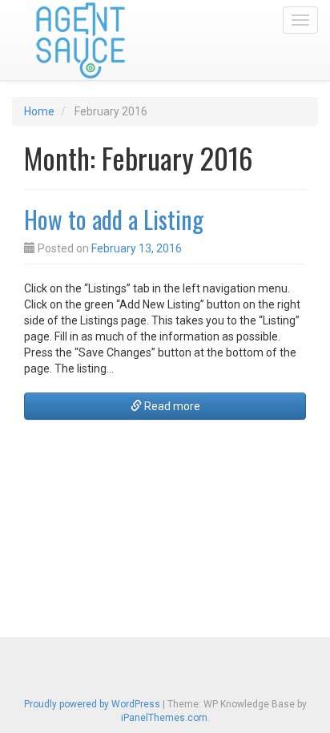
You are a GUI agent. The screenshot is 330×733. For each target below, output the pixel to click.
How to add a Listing (113, 219)
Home (39, 111)
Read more (171, 406)
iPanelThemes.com (164, 717)
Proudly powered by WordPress (92, 704)
